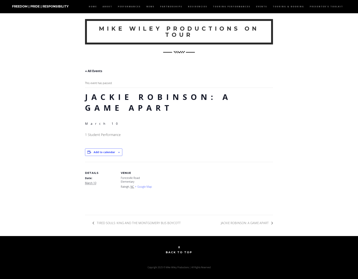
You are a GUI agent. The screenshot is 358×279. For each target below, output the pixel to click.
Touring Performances (231, 6)
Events (261, 6)
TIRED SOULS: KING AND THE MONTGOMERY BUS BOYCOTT (138, 223)
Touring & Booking (288, 6)
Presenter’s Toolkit (326, 6)
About (107, 6)
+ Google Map (143, 186)
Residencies (197, 6)
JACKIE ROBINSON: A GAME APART (245, 223)
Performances (129, 6)
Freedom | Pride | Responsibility (40, 6)
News (150, 6)
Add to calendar (104, 152)
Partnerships (171, 6)
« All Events (93, 71)
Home (93, 6)
